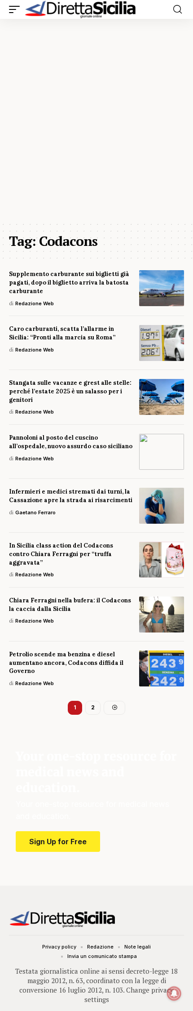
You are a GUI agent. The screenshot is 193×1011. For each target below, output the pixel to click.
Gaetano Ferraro (35, 512)
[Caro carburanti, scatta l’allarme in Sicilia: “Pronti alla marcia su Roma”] (161, 343)
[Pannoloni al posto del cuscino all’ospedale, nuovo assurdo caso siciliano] (161, 452)
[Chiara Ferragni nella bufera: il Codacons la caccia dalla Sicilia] (161, 614)
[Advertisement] (96, 120)
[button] (16, 9)
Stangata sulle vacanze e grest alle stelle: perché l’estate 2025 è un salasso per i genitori (70, 391)
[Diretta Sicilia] (80, 9)
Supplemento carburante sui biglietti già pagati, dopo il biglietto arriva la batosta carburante (69, 282)
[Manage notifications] (174, 993)
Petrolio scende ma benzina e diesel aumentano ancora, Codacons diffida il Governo (66, 662)
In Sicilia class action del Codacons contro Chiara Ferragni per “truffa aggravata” (61, 554)
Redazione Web (34, 303)
